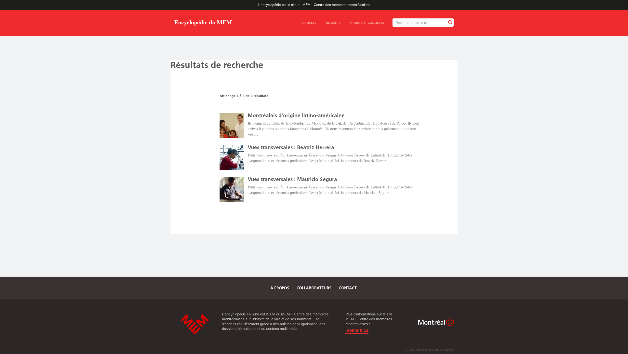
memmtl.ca (356, 330)
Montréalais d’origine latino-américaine (296, 115)
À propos (279, 287)
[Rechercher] (450, 22)
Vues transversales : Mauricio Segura (292, 179)
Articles (309, 23)
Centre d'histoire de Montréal (194, 324)
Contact (348, 287)
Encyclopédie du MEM (203, 23)
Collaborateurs (314, 287)
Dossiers (333, 23)
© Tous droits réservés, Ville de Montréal (430, 349)
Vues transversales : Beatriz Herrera (291, 147)
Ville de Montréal (436, 322)
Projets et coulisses (367, 23)
